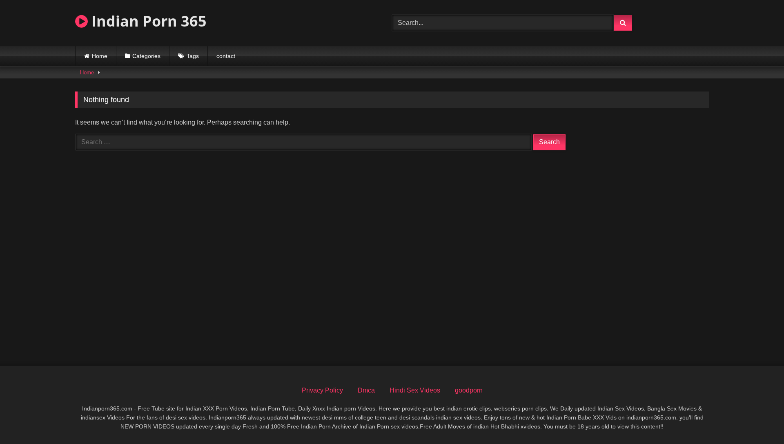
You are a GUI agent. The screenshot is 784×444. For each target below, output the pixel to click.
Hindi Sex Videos (415, 390)
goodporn (469, 390)
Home (99, 56)
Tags (193, 56)
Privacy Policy (322, 390)
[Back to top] (759, 420)
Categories (146, 56)
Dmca (366, 390)
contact (225, 56)
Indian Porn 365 (147, 21)
